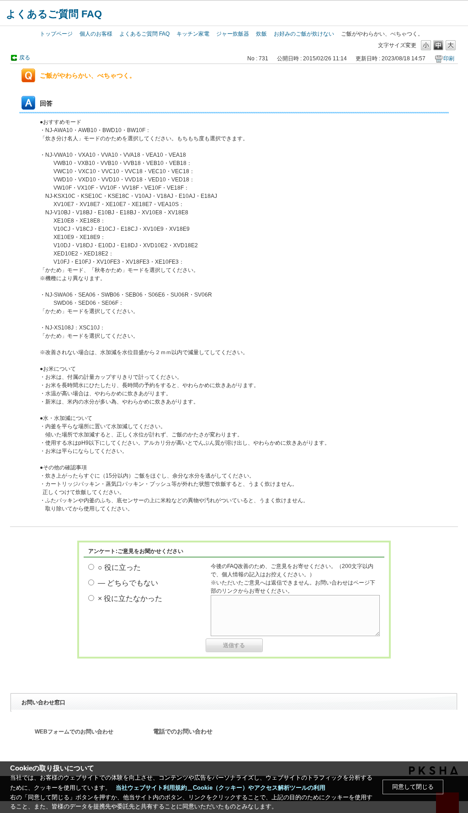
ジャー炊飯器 (232, 34)
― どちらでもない (128, 583)
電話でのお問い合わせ (183, 731)
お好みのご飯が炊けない (304, 34)
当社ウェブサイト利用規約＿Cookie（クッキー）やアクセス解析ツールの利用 (220, 787)
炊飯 (261, 34)
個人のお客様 (96, 34)
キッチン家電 (192, 34)
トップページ (56, 34)
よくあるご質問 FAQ (54, 14)
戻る (24, 57)
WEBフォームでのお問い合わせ (74, 731)
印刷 (448, 58)
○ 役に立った (119, 567)
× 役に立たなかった (130, 598)
